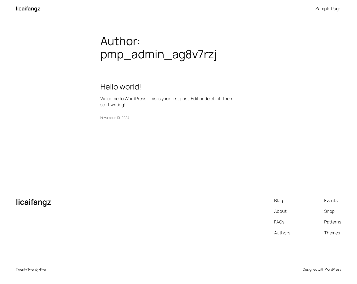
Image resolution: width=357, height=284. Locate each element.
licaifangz (28, 8)
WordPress (333, 269)
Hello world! (121, 86)
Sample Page (328, 8)
